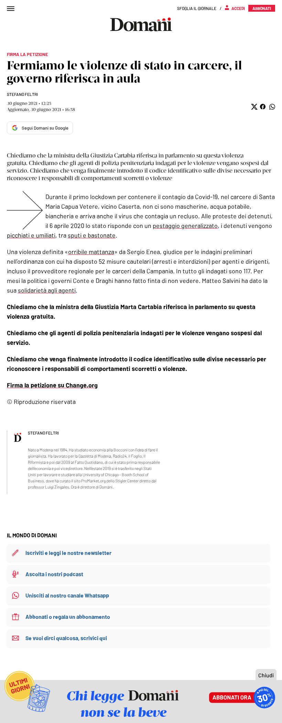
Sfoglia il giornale (196, 8)
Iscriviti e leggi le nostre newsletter (68, 552)
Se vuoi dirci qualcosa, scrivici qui (66, 638)
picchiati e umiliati (31, 235)
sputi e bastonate (92, 235)
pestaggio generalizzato (185, 225)
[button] (254, 107)
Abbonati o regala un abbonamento (67, 616)
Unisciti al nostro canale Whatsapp (67, 595)
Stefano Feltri (22, 94)
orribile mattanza (91, 251)
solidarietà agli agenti (47, 290)
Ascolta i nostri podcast (54, 574)
